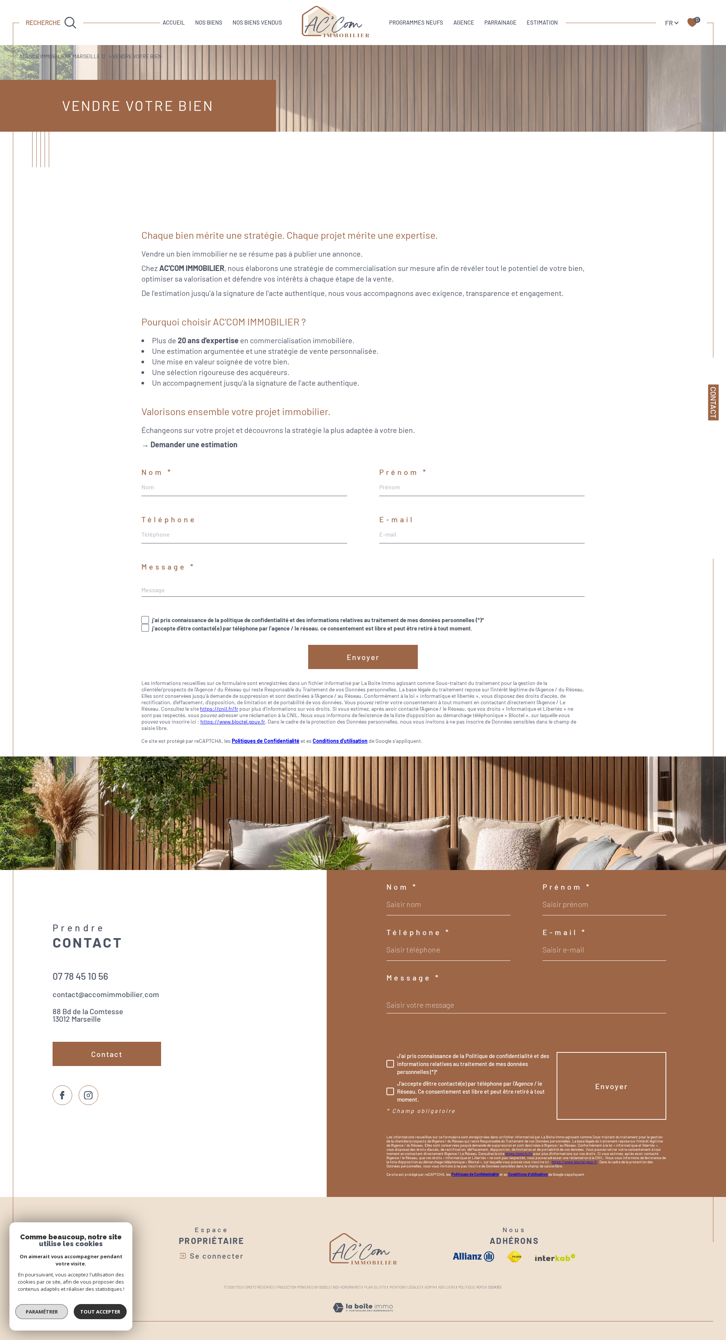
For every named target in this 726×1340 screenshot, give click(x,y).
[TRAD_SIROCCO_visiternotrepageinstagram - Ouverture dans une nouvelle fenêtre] (88, 1095)
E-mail (396, 519)
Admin (430, 1287)
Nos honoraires (347, 1287)
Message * (168, 566)
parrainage (500, 22)
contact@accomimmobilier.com (106, 994)
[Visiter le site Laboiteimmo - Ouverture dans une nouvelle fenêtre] (362, 1316)
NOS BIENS (208, 22)
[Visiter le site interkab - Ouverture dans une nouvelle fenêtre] (555, 1257)
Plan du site (375, 1287)
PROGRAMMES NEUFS (416, 22)
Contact (713, 402)
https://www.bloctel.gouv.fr (232, 721)
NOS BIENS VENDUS (257, 22)
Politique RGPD (471, 1287)
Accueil (174, 22)
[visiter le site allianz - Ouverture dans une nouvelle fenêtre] (473, 1256)
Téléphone (169, 519)
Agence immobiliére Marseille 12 (62, 56)
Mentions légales (405, 1287)
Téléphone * (418, 932)
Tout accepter (100, 1311)
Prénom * (403, 472)
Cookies (494, 1287)
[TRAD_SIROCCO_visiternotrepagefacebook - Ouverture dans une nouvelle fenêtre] (62, 1095)
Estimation (542, 22)
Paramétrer (42, 1311)
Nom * (157, 472)
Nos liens (446, 1287)
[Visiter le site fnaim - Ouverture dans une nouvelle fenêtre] (515, 1256)
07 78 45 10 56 (80, 976)
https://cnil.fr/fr (219, 708)
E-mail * (565, 932)
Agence (463, 22)
